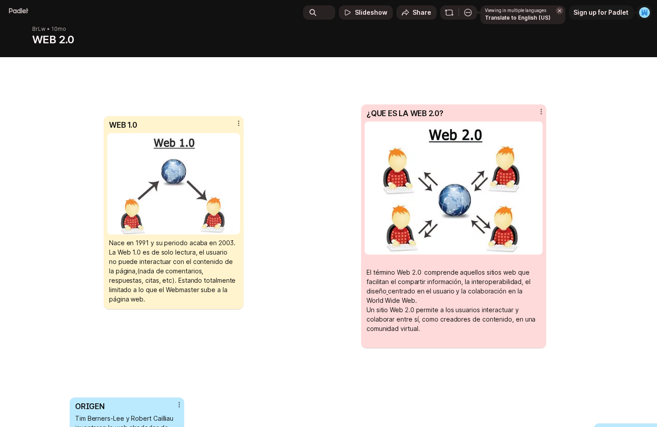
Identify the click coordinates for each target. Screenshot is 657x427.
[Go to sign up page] (644, 12)
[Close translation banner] (559, 10)
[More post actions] (239, 123)
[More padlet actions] (468, 12)
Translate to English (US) (518, 17)
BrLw (39, 29)
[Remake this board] (449, 12)
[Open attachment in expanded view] (173, 183)
